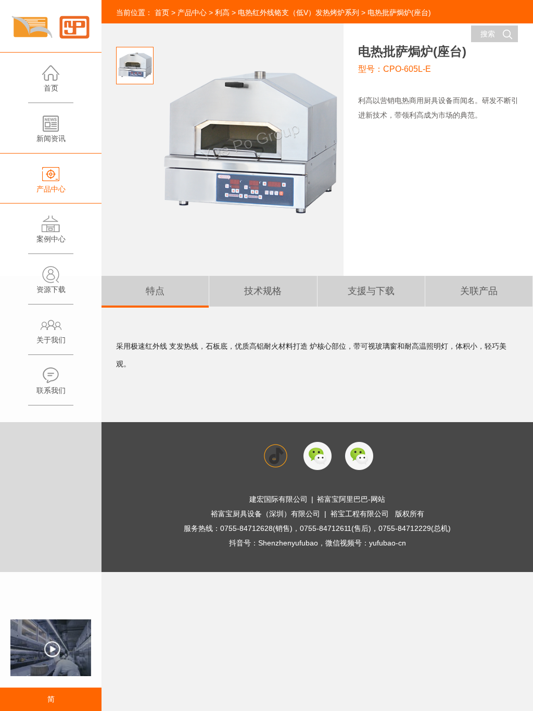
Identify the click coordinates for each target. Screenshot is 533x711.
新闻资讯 (51, 138)
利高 (222, 12)
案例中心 (51, 239)
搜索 (487, 34)
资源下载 (51, 289)
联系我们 (51, 390)
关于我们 (51, 340)
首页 (51, 88)
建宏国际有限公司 (278, 499)
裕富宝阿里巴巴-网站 (351, 499)
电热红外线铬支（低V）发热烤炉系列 (298, 12)
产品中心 (51, 189)
